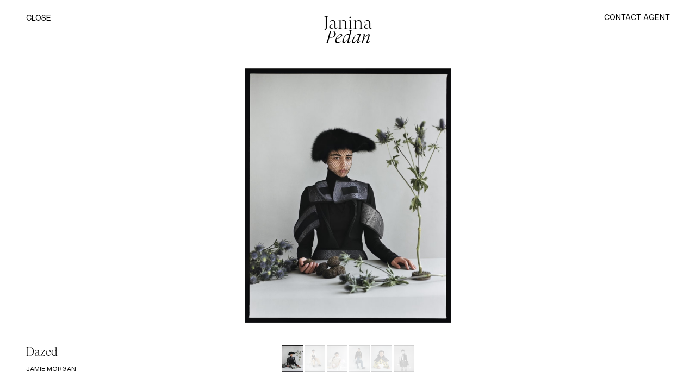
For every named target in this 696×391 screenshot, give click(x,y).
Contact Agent (637, 17)
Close (38, 18)
